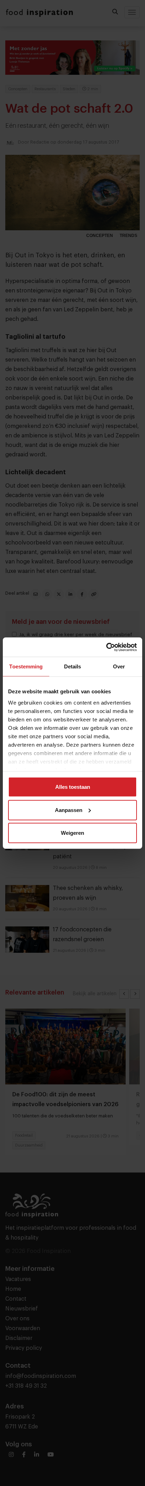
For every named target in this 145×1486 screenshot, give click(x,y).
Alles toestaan (72, 787)
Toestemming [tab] (26, 666)
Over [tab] (119, 666)
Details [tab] (72, 666)
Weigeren (72, 833)
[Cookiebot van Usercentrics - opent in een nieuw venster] (106, 647)
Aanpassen (68, 810)
